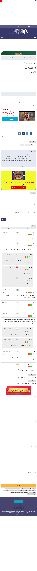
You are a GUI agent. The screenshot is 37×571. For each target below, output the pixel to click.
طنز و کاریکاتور (15, 58)
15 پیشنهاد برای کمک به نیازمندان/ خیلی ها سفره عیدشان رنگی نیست (18, 156)
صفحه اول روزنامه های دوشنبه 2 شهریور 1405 (25, 377)
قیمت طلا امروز (31, 492)
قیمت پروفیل (20, 492)
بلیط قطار (26, 492)
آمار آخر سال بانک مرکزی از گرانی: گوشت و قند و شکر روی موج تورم (18, 158)
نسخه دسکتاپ (18, 501)
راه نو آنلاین (28, 489)
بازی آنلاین (23, 489)
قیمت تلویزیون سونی (15, 489)
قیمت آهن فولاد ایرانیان (16, 490)
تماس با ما (19, 26)
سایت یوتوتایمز (13, 492)
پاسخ (4, 235)
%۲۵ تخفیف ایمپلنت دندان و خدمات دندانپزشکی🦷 (18, 183)
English (29, 26)
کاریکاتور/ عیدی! (29, 68)
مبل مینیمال (7, 489)
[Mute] (23, 120)
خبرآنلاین (18, 31)
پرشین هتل (24, 490)
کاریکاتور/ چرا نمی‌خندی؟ (26, 166)
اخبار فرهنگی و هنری (23, 58)
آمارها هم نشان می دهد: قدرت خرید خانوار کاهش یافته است (19, 154)
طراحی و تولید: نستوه (18, 514)
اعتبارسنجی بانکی (6, 490)
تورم (31, 145)
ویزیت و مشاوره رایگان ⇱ (18, 188)
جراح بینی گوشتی (31, 490)
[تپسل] (2, 52)
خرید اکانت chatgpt (31, 494)
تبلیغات (13, 26)
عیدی (26, 145)
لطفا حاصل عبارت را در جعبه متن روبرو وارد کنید (25, 212)
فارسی (35, 26)
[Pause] (21, 120)
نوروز (22, 145)
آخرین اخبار (32, 375)
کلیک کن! (10, 119)
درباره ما (16, 26)
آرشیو (10, 26)
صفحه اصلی (32, 58)
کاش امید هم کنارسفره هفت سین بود (24, 164)
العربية (32, 26)
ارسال (3, 219)
